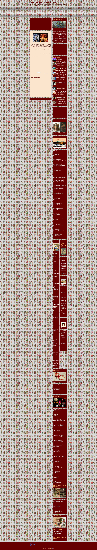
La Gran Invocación (55, 154)
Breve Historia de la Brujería (58, 31)
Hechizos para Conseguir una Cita (57, 450)
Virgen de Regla (55, 362)
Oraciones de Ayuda (55, 192)
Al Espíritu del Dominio (56, 273)
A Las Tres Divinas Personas (55, 261)
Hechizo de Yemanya (55, 415)
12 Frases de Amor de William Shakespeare (63, 332)
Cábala (56, 33)
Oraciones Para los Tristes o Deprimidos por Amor (59, 187)
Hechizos (58, 34)
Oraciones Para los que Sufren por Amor (58, 188)
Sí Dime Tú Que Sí (63, 313)
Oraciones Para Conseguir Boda (57, 164)
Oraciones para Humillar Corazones (57, 208)
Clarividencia (64, 31)
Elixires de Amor (64, 33)
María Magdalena (55, 296)
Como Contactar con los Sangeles (63, 263)
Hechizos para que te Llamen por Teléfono (58, 456)
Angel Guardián (55, 277)
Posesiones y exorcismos (64, 40)
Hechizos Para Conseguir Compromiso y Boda (58, 426)
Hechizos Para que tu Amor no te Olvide (58, 441)
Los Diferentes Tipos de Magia (61, 37)
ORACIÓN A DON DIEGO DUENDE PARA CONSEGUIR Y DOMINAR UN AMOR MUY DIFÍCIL (61, 92)
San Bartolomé (55, 306)
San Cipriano (54, 308)
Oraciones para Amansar (56, 199)
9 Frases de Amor (63, 342)
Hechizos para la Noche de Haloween (57, 455)
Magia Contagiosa (58, 38)
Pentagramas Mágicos (55, 40)
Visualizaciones (60, 41)
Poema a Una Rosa (63, 300)
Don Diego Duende (55, 289)
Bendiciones (54, 150)
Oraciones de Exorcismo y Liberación (57, 193)
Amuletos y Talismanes (56, 409)
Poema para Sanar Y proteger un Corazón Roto (63, 304)
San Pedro (54, 331)
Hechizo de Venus (55, 414)
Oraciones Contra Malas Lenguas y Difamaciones (59, 160)
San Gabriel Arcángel (63, 266)
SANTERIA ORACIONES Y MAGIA (58, 533)
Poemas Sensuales (63, 307)
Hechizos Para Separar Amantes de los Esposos (59, 436)
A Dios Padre (54, 256)
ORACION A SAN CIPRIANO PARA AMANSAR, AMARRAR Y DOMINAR (60, 97)
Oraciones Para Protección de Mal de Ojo (58, 179)
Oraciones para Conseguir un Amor (57, 203)
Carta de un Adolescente (56, 389)
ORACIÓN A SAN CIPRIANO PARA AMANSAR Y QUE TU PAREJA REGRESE (60, 73)
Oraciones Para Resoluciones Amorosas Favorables (59, 185)
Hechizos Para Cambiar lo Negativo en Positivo (59, 424)
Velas (55, 41)
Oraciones (54, 155)
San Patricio (54, 330)
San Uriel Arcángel (55, 336)
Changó (54, 286)
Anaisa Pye (54, 276)
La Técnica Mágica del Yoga (60, 36)
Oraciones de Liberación (56, 194)
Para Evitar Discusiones (56, 466)
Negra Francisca (55, 297)
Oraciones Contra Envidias (56, 159)
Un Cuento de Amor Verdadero (57, 511)
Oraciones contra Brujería (56, 189)
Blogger (53, 548)
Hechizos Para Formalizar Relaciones (57, 431)
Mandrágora (65, 38)
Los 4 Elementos (56, 37)
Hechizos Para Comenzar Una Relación (58, 425)
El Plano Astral (61, 33)
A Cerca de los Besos (55, 502)
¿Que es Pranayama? (55, 42)
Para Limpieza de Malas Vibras (57, 467)
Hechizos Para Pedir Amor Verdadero (57, 435)
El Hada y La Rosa (63, 286)
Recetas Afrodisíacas (55, 477)
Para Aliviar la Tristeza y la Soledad (57, 218)
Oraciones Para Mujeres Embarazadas (58, 169)
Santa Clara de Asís (55, 343)
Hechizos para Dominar (56, 451)
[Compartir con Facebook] (39, 72)
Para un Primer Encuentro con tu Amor (58, 393)
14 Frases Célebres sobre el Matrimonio (63, 335)
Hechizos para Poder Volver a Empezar (58, 452)
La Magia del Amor (55, 36)
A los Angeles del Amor (63, 257)
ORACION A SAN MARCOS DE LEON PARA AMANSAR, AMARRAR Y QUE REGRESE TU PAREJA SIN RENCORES (61, 68)
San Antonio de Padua (56, 304)
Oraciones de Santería (56, 198)
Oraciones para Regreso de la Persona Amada (59, 209)
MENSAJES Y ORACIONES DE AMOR (43, 3)
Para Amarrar (55, 220)
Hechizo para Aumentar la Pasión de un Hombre (59, 420)
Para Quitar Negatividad (56, 471)
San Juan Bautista (55, 317)
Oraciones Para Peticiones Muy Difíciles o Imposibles (59, 177)
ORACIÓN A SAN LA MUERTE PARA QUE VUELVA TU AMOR (60, 59)
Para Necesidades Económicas (57, 234)
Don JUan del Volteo (55, 290)
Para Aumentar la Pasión (56, 224)
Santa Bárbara (55, 340)
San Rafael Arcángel (63, 270)
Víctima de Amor (55, 512)
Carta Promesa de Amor (56, 388)
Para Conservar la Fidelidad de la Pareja (58, 230)
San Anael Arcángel (63, 265)
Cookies (31, 545)
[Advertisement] (48, 12)
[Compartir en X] (38, 72)
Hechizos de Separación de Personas (57, 445)
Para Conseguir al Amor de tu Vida (57, 462)
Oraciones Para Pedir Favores (57, 170)
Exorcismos (54, 34)
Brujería (61, 31)
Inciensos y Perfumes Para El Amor (57, 457)
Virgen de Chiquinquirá (56, 360)
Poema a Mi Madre (63, 299)
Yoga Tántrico (65, 41)
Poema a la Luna (63, 301)
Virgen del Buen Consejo (55, 365)
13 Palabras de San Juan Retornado (55, 253)
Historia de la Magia (58, 35)
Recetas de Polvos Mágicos (56, 478)
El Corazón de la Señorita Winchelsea (57, 505)
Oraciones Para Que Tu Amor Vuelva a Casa (58, 180)
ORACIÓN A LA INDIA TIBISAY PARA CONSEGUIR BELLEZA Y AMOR (60, 87)
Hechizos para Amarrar (56, 446)
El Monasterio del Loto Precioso (57, 507)
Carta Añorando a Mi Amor (56, 384)
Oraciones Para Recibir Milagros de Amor (58, 181)
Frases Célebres (63, 344)
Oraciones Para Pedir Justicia (56, 171)
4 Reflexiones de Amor (63, 337)
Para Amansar (55, 219)
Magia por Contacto (62, 38)
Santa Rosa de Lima (55, 352)
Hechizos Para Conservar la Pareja (57, 429)
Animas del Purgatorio (56, 283)
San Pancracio (55, 329)
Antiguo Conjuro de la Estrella (56, 410)
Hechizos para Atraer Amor (56, 447)
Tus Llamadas (62, 314)
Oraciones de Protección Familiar (57, 197)
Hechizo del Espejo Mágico (56, 419)
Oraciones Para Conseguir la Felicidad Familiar (59, 165)
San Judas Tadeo (55, 320)
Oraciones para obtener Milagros (57, 215)
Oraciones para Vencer (56, 213)
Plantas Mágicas (59, 40)
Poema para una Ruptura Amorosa (63, 305)
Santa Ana (54, 339)
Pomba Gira (54, 300)
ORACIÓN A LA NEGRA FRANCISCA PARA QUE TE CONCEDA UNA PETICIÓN (60, 78)
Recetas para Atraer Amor (56, 481)
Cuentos (54, 500)
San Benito (54, 307)
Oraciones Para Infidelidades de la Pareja (58, 166)
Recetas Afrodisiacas (55, 476)
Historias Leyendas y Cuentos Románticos (58, 501)
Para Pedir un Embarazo (56, 235)
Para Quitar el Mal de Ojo (56, 472)
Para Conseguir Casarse (56, 229)
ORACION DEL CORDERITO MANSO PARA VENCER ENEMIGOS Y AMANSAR (61, 83)
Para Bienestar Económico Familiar (57, 225)
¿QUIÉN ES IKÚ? (56, 534)
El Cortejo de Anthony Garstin (56, 506)
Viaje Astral (57, 41)
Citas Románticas (63, 343)
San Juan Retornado (55, 318)
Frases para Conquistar (62, 347)
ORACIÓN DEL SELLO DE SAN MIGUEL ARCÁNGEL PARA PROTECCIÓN (61, 101)
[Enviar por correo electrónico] (37, 72)
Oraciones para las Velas (56, 214)
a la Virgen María (55, 367)
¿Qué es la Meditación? (60, 42)
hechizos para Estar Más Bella (57, 482)
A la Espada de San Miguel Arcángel (55, 264)
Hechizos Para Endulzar (56, 430)
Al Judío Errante (55, 275)
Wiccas (63, 41)
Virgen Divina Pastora (56, 357)
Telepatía (54, 41)
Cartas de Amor (55, 390)
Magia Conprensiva (55, 38)
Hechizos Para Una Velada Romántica (57, 440)
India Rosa (54, 292)
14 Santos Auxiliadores (56, 254)
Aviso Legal (31, 543)
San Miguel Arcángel (63, 268)
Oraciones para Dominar (56, 204)
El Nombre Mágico (58, 33)
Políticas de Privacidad (32, 544)
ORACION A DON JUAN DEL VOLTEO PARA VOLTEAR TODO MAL (61, 63)
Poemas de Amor (63, 308)
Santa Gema (54, 345)
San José (54, 316)
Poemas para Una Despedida (63, 312)
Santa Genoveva (55, 346)
